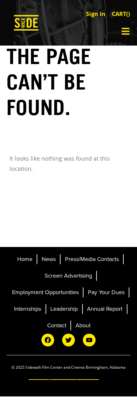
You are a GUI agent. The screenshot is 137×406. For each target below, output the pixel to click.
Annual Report (104, 309)
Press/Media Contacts (92, 259)
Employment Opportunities (45, 292)
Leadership (64, 309)
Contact (56, 325)
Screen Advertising (68, 276)
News (49, 259)
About (83, 325)
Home (24, 259)
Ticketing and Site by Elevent (64, 376)
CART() (121, 14)
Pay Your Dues (106, 292)
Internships (27, 309)
